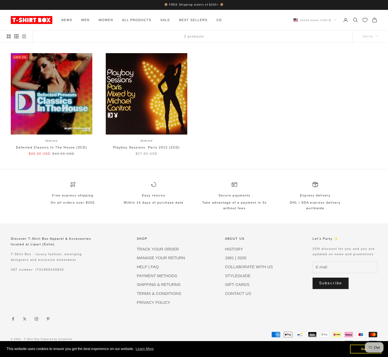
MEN (85, 20)
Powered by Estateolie (56, 339)
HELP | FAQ (148, 267)
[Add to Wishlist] (87, 58)
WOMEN (106, 20)
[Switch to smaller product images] (16, 36)
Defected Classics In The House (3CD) (51, 147)
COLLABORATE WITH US (249, 267)
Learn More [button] (145, 349)
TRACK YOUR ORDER (158, 249)
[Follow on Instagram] (36, 319)
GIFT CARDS (237, 284)
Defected (51, 140)
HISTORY (234, 249)
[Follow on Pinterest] (48, 319)
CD (219, 20)
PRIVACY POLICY (153, 302)
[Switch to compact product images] (24, 36)
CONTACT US (238, 293)
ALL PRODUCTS (136, 20)
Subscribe (330, 283)
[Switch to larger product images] (9, 36)
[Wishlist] (365, 20)
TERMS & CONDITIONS (159, 293)
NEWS (66, 20)
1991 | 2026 (235, 258)
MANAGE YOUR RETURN (161, 258)
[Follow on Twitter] (24, 319)
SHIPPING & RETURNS (159, 284)
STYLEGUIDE (238, 276)
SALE (165, 20)
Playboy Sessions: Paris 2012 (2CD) (146, 147)
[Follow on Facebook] (13, 319)
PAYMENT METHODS (157, 276)
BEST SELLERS (193, 20)
